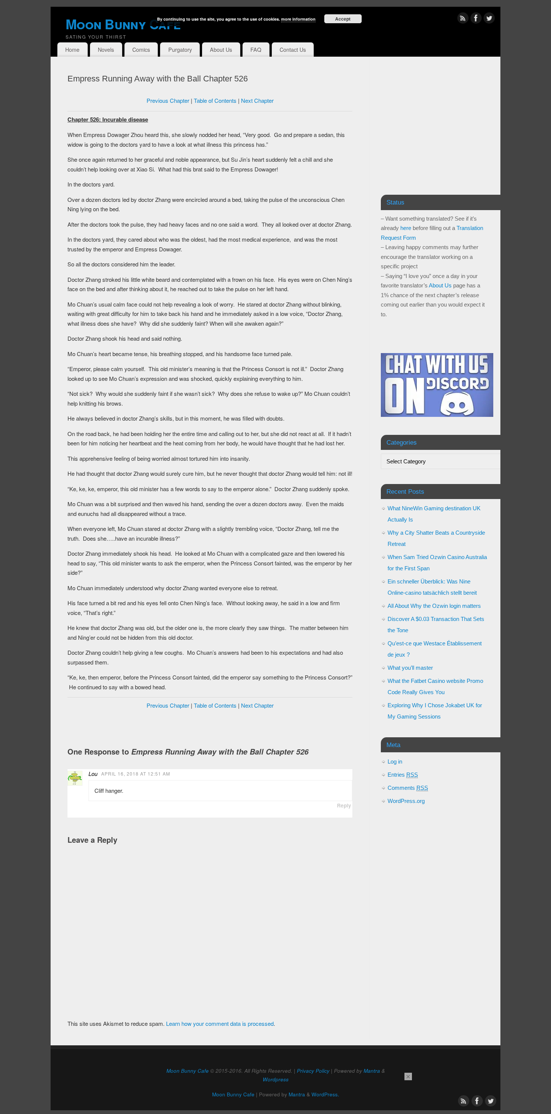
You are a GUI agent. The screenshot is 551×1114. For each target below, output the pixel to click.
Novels (106, 49)
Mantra (372, 1070)
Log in (395, 761)
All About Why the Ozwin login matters (434, 606)
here (405, 228)
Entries (403, 774)
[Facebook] (476, 19)
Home (72, 49)
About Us (221, 49)
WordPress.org (406, 801)
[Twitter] (489, 19)
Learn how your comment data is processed (220, 1023)
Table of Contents (215, 100)
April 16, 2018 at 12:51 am (135, 773)
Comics (141, 49)
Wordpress (276, 1079)
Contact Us (293, 49)
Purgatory (180, 49)
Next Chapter (257, 100)
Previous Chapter (168, 100)
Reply (344, 805)
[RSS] (463, 19)
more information (298, 19)
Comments (408, 788)
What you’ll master (410, 667)
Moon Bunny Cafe (187, 1070)
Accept (342, 18)
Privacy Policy (313, 1070)
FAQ (255, 49)
